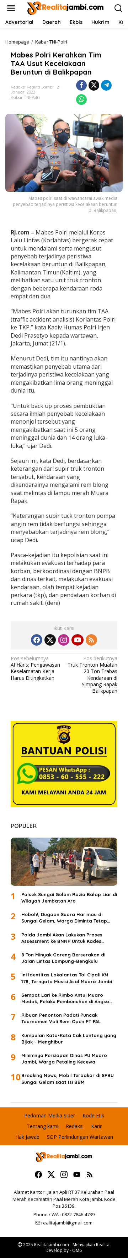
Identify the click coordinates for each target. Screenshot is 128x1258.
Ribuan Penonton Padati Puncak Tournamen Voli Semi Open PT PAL (61, 1018)
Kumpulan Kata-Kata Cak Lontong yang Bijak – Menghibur (68, 1038)
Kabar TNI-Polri (25, 97)
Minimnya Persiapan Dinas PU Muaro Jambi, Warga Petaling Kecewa (64, 1058)
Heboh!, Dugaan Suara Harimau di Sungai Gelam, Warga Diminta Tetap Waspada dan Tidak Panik (64, 917)
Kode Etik (93, 1115)
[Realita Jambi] (65, 7)
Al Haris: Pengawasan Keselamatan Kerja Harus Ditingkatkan (35, 668)
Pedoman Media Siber (49, 1115)
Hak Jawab (27, 1136)
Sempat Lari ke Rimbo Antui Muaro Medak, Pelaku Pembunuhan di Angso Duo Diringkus (65, 998)
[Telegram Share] (106, 85)
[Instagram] (63, 640)
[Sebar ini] (81, 85)
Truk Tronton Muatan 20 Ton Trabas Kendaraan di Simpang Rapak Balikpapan (92, 674)
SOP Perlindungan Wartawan (80, 1136)
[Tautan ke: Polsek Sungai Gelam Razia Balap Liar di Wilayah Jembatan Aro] (64, 862)
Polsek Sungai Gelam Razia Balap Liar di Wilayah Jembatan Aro (69, 897)
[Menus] (11, 8)
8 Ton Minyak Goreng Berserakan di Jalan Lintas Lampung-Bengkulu (63, 958)
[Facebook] (36, 640)
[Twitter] (50, 640)
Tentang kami (42, 1126)
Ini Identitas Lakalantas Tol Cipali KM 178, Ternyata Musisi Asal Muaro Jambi (66, 978)
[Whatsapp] (81, 99)
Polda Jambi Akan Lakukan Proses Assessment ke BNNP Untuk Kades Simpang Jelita (61, 938)
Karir (96, 1126)
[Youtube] (77, 640)
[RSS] (91, 640)
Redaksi (75, 1126)
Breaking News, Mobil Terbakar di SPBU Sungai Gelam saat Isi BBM (67, 1078)
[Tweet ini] (94, 85)
